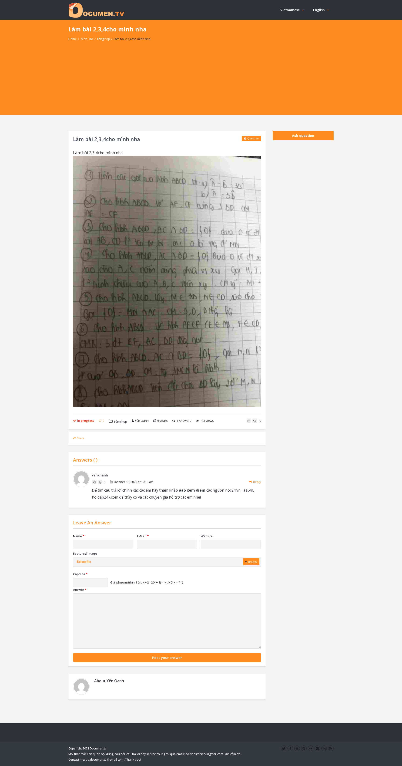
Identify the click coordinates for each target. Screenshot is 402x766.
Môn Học (87, 39)
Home (72, 39)
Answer (80, 589)
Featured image (85, 553)
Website (207, 536)
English (319, 10)
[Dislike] (254, 420)
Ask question (303, 135)
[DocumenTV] (96, 10)
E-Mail (143, 536)
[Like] (249, 420)
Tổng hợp (103, 39)
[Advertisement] (201, 82)
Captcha (80, 574)
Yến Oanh (142, 420)
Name (78, 536)
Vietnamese (290, 10)
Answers (184, 420)
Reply (257, 482)
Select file (84, 562)
